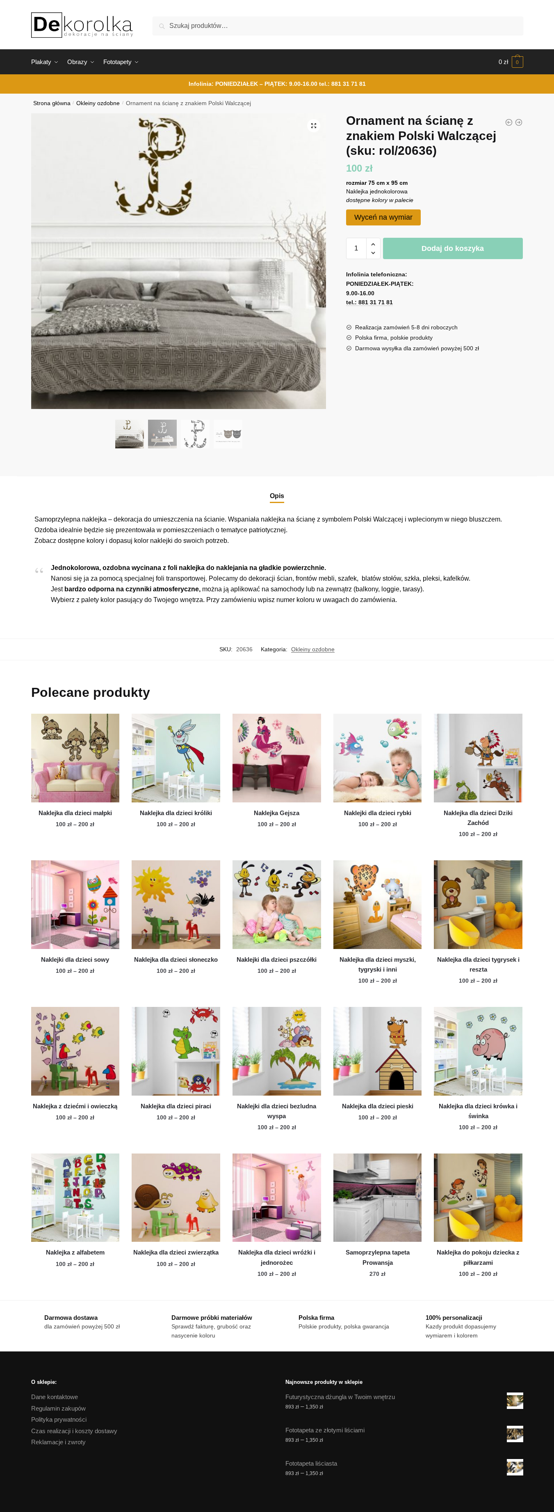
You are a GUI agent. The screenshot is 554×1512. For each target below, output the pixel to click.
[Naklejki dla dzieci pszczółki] (277, 904)
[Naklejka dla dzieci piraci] (176, 1051)
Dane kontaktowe (54, 1396)
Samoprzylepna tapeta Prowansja (378, 1257)
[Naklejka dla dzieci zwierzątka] (176, 1198)
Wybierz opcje (75, 851)
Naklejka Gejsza (276, 812)
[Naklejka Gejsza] (277, 758)
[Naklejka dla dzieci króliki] (176, 758)
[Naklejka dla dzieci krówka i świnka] (478, 1051)
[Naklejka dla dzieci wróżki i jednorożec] (277, 1198)
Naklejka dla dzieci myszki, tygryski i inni (378, 964)
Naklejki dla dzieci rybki (377, 812)
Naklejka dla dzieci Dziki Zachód (478, 817)
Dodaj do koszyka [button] (378, 1290)
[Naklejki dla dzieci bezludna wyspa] (277, 1051)
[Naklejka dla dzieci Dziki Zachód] (478, 758)
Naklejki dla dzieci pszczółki (277, 959)
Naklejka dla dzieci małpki (75, 812)
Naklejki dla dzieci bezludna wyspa (276, 1111)
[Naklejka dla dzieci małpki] (75, 758)
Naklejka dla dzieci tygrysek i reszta (478, 964)
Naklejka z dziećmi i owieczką (75, 1106)
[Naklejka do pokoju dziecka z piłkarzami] (478, 1198)
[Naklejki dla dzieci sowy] (75, 904)
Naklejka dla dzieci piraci (176, 1106)
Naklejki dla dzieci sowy (75, 959)
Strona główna (52, 103)
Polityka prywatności (59, 1419)
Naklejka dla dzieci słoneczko (176, 959)
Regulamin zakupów (58, 1408)
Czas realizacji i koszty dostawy (74, 1430)
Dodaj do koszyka (453, 248)
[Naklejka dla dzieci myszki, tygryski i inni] (377, 904)
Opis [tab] (277, 495)
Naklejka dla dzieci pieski (377, 1106)
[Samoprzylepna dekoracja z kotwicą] (519, 122)
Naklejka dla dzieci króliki (176, 812)
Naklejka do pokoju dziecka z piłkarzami (478, 1257)
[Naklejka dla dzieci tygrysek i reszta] (478, 904)
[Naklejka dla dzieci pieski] (377, 1051)
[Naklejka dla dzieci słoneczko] (176, 904)
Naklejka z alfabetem (75, 1252)
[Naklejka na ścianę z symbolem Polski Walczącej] (509, 122)
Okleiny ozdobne (98, 103)
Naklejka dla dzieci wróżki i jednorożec (276, 1257)
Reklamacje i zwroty (58, 1441)
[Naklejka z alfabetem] (75, 1198)
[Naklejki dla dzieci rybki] (377, 758)
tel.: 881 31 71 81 (342, 83)
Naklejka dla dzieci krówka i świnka (478, 1111)
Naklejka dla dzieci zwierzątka (176, 1252)
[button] (313, 125)
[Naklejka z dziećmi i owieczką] (75, 1051)
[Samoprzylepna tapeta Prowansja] (377, 1198)
